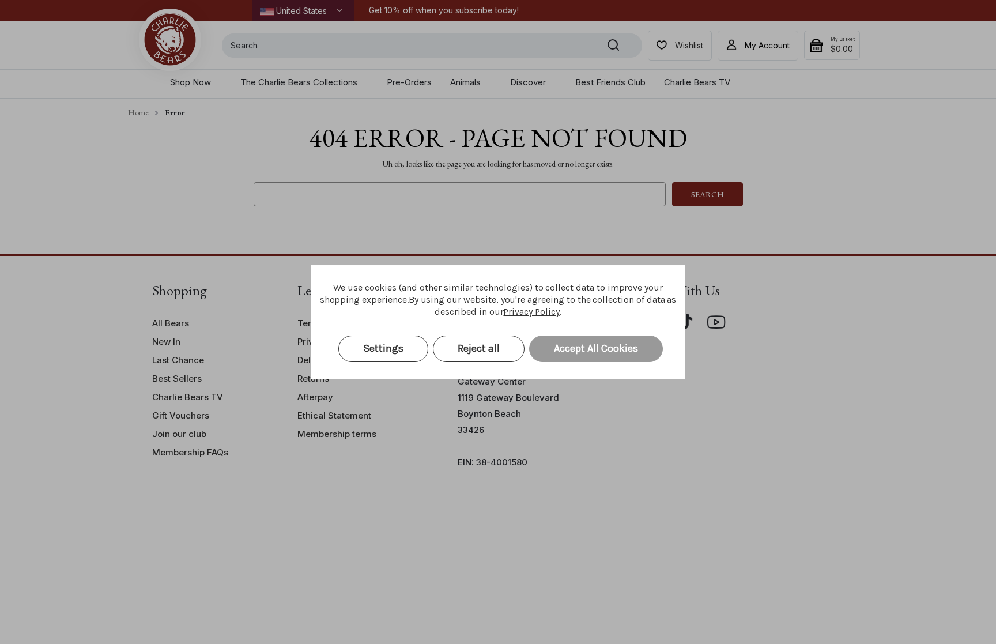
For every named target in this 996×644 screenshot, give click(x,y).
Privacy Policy (531, 311)
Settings (383, 348)
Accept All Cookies (596, 348)
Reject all (479, 348)
